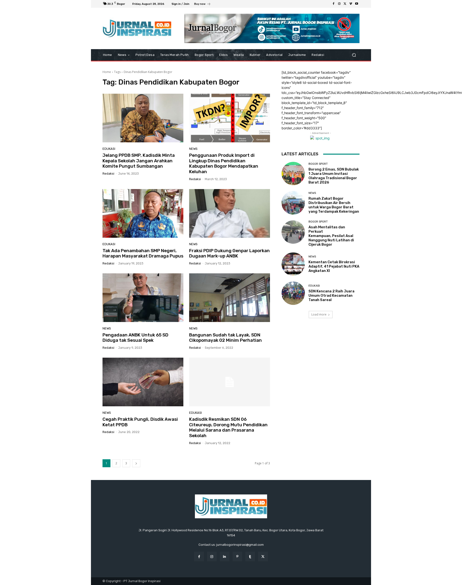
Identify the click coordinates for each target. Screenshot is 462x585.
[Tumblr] (250, 556)
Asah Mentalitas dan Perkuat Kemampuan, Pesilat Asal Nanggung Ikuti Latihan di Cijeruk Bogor (331, 236)
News (193, 148)
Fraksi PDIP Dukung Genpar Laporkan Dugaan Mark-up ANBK (229, 253)
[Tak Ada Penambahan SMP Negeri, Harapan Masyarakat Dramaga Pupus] (143, 213)
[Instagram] (339, 4)
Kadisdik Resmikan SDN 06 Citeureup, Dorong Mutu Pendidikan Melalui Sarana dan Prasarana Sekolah (228, 427)
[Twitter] (345, 4)
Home (107, 72)
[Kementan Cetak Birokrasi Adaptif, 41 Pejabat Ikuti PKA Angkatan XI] (293, 264)
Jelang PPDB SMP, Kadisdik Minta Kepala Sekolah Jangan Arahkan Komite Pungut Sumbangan (139, 160)
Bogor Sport (318, 164)
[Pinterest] (237, 556)
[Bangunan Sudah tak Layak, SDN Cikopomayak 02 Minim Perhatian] (229, 297)
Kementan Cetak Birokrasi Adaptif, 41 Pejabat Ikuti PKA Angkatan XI (333, 266)
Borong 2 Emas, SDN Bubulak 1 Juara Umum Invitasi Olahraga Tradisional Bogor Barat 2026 (333, 175)
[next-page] (136, 463)
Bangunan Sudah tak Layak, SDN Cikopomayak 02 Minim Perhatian (225, 337)
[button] (353, 55)
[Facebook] (333, 4)
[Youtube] (356, 4)
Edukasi (109, 148)
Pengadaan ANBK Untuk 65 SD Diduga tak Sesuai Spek (135, 337)
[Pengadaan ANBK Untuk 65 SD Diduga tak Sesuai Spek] (143, 297)
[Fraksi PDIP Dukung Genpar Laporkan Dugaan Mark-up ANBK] (229, 213)
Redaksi (108, 173)
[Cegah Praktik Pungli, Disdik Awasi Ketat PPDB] (143, 382)
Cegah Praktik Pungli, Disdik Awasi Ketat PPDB (140, 421)
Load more (319, 314)
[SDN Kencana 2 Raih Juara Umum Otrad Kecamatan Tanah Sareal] (293, 293)
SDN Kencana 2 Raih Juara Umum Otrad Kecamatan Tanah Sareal (331, 295)
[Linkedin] (224, 556)
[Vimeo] (351, 4)
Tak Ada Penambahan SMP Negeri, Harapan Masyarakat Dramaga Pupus (143, 253)
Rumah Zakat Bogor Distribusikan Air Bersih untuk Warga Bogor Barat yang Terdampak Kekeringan (333, 205)
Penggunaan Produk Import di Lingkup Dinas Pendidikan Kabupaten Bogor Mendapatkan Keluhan (223, 163)
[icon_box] (202, 4)
